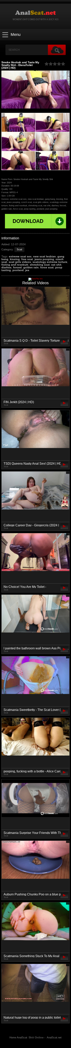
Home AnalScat (18, 1037)
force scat (47, 267)
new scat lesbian (44, 256)
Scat (19, 249)
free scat (27, 259)
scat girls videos (20, 261)
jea (27, 270)
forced (17, 267)
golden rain (31, 267)
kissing (15, 259)
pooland (18, 270)
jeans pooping (44, 259)
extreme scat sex (20, 256)
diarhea (6, 267)
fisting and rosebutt (14, 264)
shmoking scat (40, 264)
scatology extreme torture (50, 261)
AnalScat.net (54, 1037)
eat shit (56, 264)
